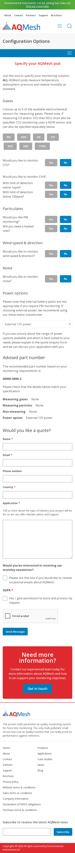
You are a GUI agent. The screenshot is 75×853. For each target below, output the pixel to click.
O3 (38, 137)
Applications (45, 753)
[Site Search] (69, 26)
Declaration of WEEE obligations (22, 804)
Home (6, 748)
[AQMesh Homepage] (21, 26)
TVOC (42, 146)
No (65, 162)
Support (43, 15)
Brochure (56, 15)
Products (43, 748)
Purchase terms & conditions (20, 810)
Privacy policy (11, 781)
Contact (18, 15)
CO (53, 137)
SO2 (10, 146)
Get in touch (37, 688)
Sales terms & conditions (17, 793)
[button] (59, 26)
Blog (40, 770)
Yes (51, 162)
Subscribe (63, 832)
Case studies (45, 759)
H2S (25, 146)
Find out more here (37, 6)
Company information (16, 798)
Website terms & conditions (19, 787)
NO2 (23, 137)
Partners (31, 15)
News (41, 764)
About (7, 15)
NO (9, 137)
